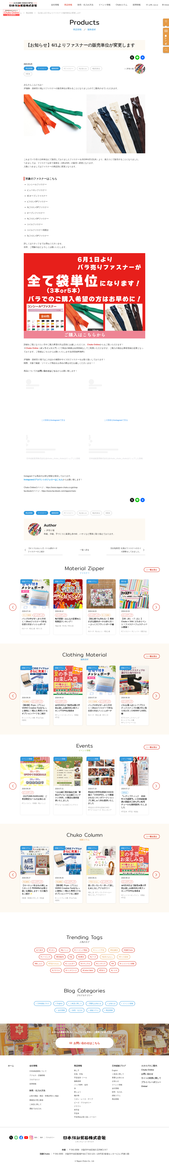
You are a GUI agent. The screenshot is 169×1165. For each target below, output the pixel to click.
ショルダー (70, 964)
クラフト (77, 1106)
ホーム (11, 1066)
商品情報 (68, 5)
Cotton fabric (88, 970)
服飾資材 (91, 29)
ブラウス (56, 970)
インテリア (101, 964)
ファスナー (42, 68)
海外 (41, 1137)
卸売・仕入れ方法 (85, 5)
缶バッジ (65, 950)
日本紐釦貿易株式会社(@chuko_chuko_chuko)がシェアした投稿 (53, 458)
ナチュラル (86, 964)
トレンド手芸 (99, 950)
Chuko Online (147, 1070)
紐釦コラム (94, 1010)
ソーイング (46, 957)
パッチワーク (72, 970)
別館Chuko (129, 950)
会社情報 (55, 5)
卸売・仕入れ (77, 1010)
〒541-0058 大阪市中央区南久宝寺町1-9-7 (88, 1150)
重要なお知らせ (95, 1004)
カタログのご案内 (149, 1066)
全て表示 (39, 950)
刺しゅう (39, 964)
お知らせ (83, 69)
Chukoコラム (121, 5)
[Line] (137, 58)
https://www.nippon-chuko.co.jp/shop (62, 487)
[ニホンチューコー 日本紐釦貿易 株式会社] (84, 1139)
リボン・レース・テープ (83, 1099)
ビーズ (93, 957)
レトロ (114, 970)
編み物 (76, 1095)
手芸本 (76, 1113)
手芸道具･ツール (80, 1078)
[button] (154, 607)
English (59, 1004)
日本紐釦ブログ (43, 1004)
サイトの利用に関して (151, 1078)
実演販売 (60, 957)
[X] (132, 58)
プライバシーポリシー (151, 1082)
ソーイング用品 (81, 950)
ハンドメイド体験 (127, 964)
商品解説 (114, 950)
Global (166, 5)
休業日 (81, 957)
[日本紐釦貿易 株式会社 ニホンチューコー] (23, 4)
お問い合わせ (153, 5)
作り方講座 (124, 957)
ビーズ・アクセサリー (82, 1103)
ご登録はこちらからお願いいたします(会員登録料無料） (61, 352)
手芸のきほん (54, 964)
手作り (102, 970)
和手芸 (76, 1110)
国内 (35, 1137)
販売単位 (96, 69)
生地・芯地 (78, 1074)
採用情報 (137, 5)
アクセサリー (50, 1137)
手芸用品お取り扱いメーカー (85, 1117)
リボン (52, 950)
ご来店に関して (76, 1004)
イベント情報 (105, 5)
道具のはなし (108, 957)
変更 (28, 74)
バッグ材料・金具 (81, 1085)
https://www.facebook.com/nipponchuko (59, 491)
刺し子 (76, 1070)
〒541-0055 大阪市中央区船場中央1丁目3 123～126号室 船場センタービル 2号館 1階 (91, 1154)
